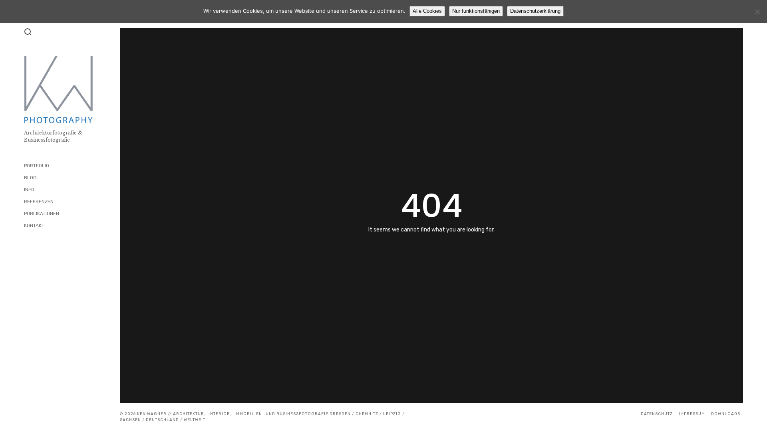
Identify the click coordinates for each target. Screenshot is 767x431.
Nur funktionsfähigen (476, 11)
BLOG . (31, 177)
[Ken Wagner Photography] (26, 246)
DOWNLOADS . (727, 413)
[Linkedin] (85, 246)
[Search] (28, 32)
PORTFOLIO (36, 165)
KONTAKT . (35, 225)
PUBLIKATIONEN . (43, 213)
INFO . (30, 189)
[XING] (68, 246)
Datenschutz (657, 413)
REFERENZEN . (40, 201)
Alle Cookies (427, 11)
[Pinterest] (60, 246)
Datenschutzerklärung (535, 11)
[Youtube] (51, 246)
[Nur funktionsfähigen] (757, 12)
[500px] (43, 246)
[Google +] (76, 246)
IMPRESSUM (692, 413)
